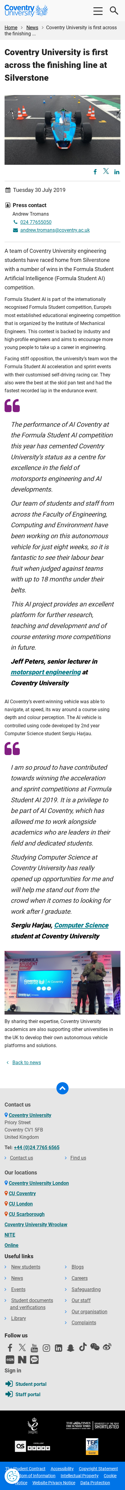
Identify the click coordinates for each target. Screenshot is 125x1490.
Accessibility (62, 1468)
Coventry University (30, 1115)
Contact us (21, 1158)
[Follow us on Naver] (22, 1359)
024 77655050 (36, 222)
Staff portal (27, 1394)
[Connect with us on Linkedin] (58, 1349)
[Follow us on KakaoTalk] (34, 1359)
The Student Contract (25, 1468)
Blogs (78, 1267)
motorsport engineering (45, 672)
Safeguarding (86, 1289)
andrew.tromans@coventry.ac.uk (55, 230)
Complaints (84, 1323)
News (32, 27)
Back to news (26, 1062)
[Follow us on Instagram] (46, 1349)
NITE (10, 1235)
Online (12, 1245)
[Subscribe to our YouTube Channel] (34, 1349)
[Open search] (114, 11)
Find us (78, 1158)
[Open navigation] (98, 11)
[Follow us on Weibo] (107, 1347)
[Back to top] (62, 1088)
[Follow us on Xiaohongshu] (10, 1359)
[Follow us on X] (22, 1347)
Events (18, 1289)
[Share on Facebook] (95, 172)
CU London (21, 1204)
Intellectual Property (80, 1475)
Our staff (81, 1300)
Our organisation (89, 1312)
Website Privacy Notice (53, 1482)
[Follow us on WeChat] (95, 1347)
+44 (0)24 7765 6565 (36, 1147)
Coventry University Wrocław (36, 1224)
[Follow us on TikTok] (82, 1347)
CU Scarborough (27, 1214)
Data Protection (95, 1482)
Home (11, 27)
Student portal (30, 1384)
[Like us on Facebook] (10, 1349)
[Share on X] (106, 171)
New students (25, 1267)
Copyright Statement (98, 1468)
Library (18, 1318)
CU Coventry (22, 1193)
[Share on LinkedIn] (116, 172)
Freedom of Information (33, 1475)
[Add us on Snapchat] (70, 1349)
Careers (80, 1278)
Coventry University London (39, 1183)
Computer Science (81, 925)
